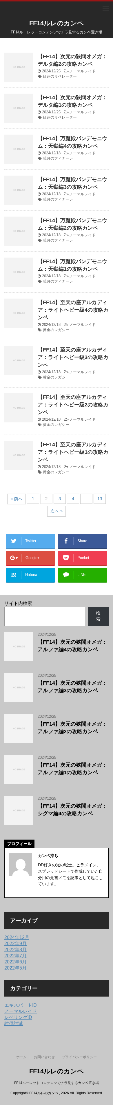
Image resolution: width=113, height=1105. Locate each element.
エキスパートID (20, 1005)
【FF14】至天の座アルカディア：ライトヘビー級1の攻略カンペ (73, 452)
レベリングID (18, 1017)
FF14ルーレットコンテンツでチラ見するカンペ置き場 (56, 1083)
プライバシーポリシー (79, 1057)
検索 (98, 616)
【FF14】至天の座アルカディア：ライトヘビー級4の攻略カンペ (73, 309)
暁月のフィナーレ (58, 158)
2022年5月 (15, 967)
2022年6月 (15, 961)
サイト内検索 (18, 603)
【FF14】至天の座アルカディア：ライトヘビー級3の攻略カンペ (73, 357)
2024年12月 (16, 937)
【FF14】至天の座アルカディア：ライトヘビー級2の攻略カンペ (73, 404)
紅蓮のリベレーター (60, 76)
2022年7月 (15, 955)
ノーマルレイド (82, 71)
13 (99, 498)
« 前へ (16, 498)
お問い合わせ (44, 1057)
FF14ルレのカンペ (56, 23)
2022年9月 (15, 943)
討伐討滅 (13, 1023)
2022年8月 (15, 949)
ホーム (21, 1057)
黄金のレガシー (56, 330)
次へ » (56, 510)
